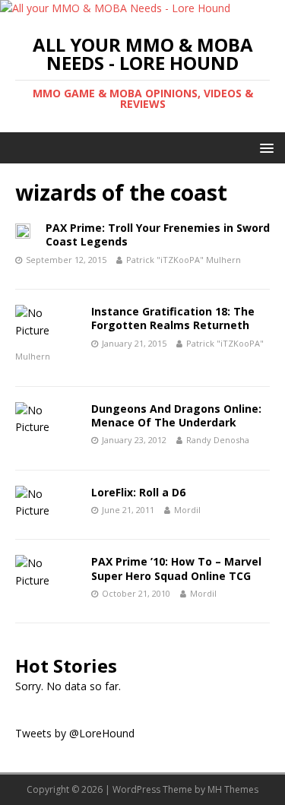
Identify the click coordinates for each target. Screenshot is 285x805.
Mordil (187, 509)
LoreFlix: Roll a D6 (138, 492)
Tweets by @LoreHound (75, 733)
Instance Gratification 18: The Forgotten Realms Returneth (173, 318)
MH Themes (232, 789)
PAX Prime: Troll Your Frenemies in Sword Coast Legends (158, 234)
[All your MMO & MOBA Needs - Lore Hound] (115, 8)
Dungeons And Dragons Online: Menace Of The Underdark (176, 415)
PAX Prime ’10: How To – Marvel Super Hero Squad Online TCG (176, 568)
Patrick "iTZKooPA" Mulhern (183, 259)
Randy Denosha (217, 439)
